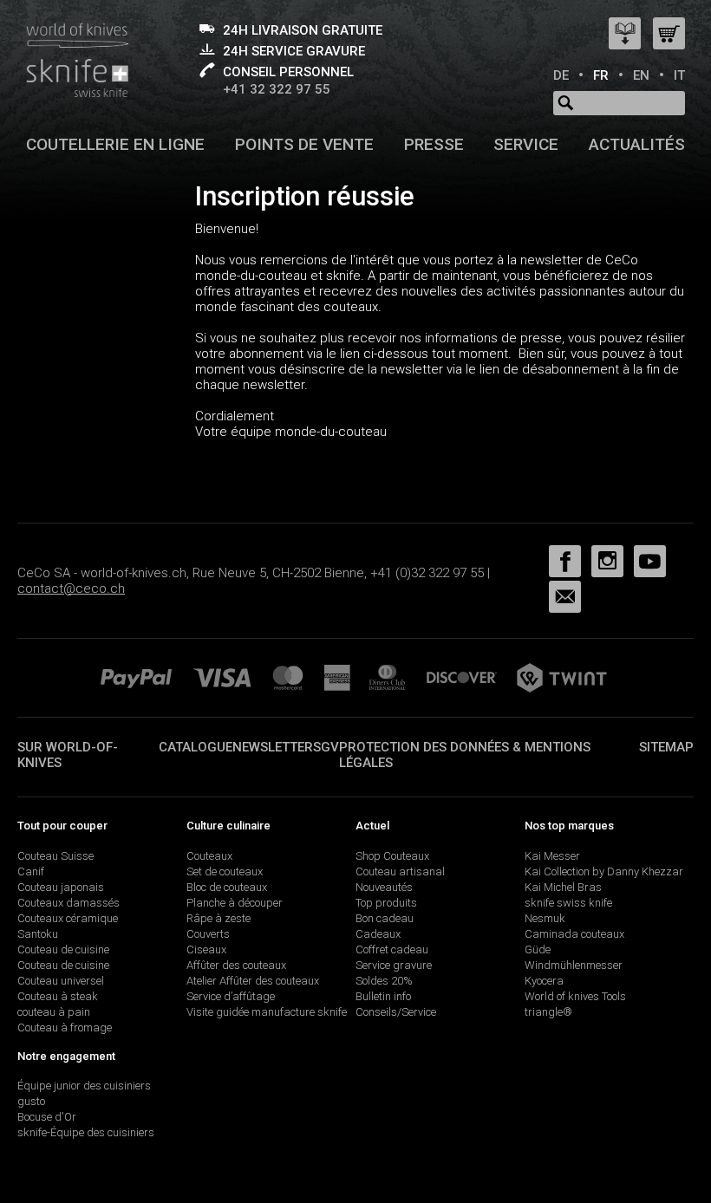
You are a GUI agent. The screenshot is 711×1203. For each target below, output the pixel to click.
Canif (30, 871)
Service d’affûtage (230, 996)
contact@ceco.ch (71, 588)
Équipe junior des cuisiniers (84, 1085)
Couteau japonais (60, 887)
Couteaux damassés (68, 902)
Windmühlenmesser (574, 965)
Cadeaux (378, 933)
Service (525, 144)
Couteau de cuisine (63, 949)
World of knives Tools (575, 996)
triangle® (548, 1011)
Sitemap (666, 747)
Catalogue (195, 747)
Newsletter (272, 747)
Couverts (208, 933)
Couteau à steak (57, 996)
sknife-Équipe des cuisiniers (85, 1132)
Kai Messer (552, 855)
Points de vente (304, 144)
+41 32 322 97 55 (276, 89)
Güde (538, 949)
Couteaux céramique (67, 918)
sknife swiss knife (568, 902)
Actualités (637, 144)
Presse (434, 144)
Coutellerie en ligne (115, 144)
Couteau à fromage (64, 1027)
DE (561, 75)
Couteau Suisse (55, 855)
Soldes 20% (384, 980)
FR (601, 75)
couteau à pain (53, 1011)
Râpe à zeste (218, 918)
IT (679, 75)
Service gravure (394, 965)
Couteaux (209, 855)
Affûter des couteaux (236, 965)
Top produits (386, 902)
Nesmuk (545, 918)
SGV (326, 747)
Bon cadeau (385, 918)
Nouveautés (384, 887)
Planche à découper (234, 902)
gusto (31, 1101)
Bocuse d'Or (46, 1116)
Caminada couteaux (574, 933)
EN (641, 75)
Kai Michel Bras (563, 887)
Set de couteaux (224, 871)
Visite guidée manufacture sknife (266, 1011)
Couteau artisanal (400, 871)
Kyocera (544, 980)
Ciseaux (206, 949)
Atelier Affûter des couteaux (252, 980)
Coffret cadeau (392, 949)
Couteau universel (60, 980)
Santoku (37, 933)
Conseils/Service (396, 1011)
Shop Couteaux (392, 855)
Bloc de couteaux (226, 887)
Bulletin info (383, 996)
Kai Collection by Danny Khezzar (604, 871)
